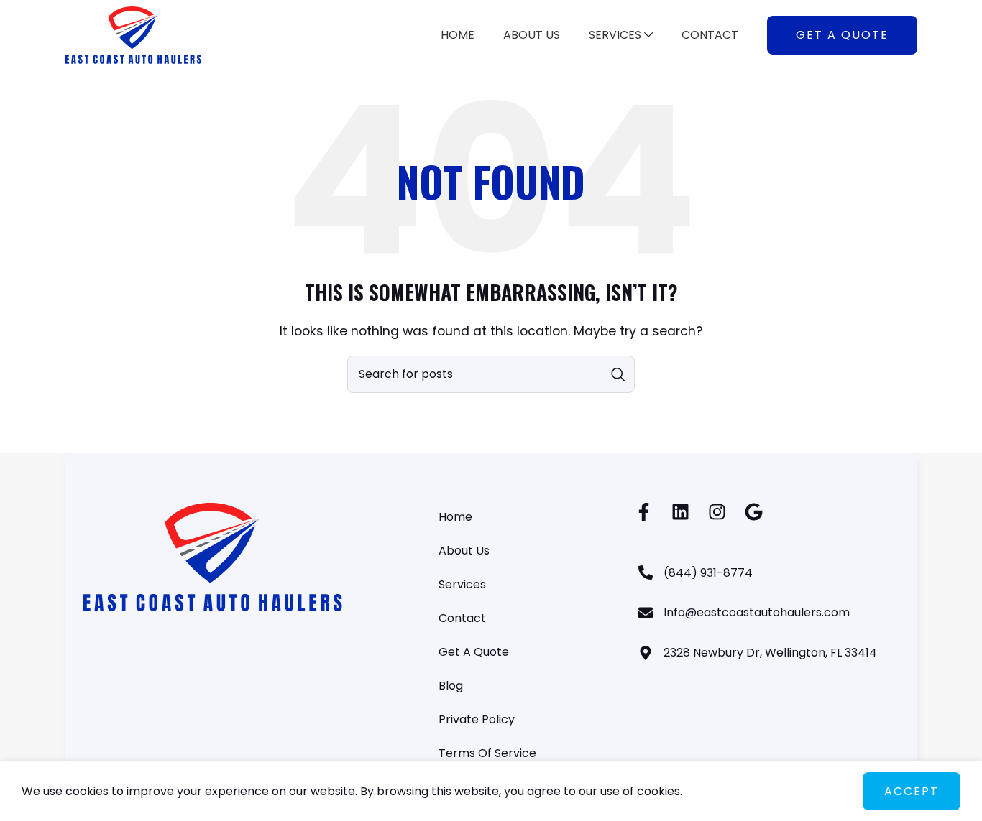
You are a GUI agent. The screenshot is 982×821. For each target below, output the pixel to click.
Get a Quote (842, 35)
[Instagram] (717, 512)
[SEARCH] (618, 374)
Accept (911, 791)
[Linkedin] (680, 512)
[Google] (754, 512)
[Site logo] (133, 34)
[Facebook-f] (644, 512)
